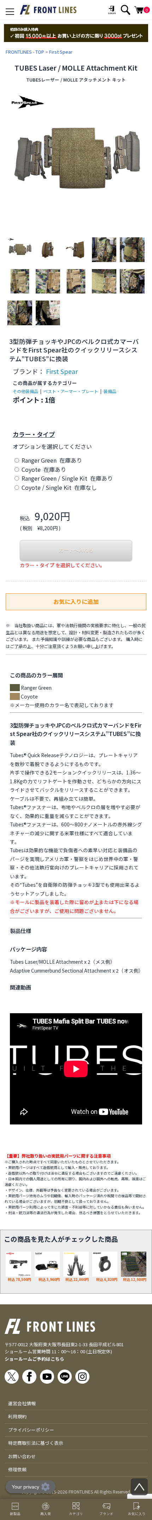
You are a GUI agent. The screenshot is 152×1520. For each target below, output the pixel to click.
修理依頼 (17, 1469)
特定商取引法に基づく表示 (35, 1442)
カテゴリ (76, 1513)
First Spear (60, 51)
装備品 (110, 391)
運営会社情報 (22, 1403)
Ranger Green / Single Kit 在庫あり (66, 478)
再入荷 (45, 1513)
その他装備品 (25, 391)
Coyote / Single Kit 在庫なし (58, 487)
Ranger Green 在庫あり (51, 460)
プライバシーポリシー (31, 1429)
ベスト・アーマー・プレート (70, 391)
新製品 (15, 1513)
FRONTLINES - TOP (25, 51)
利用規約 (17, 1416)
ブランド (106, 1513)
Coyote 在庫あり (43, 469)
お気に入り (137, 1513)
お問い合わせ (22, 1456)
